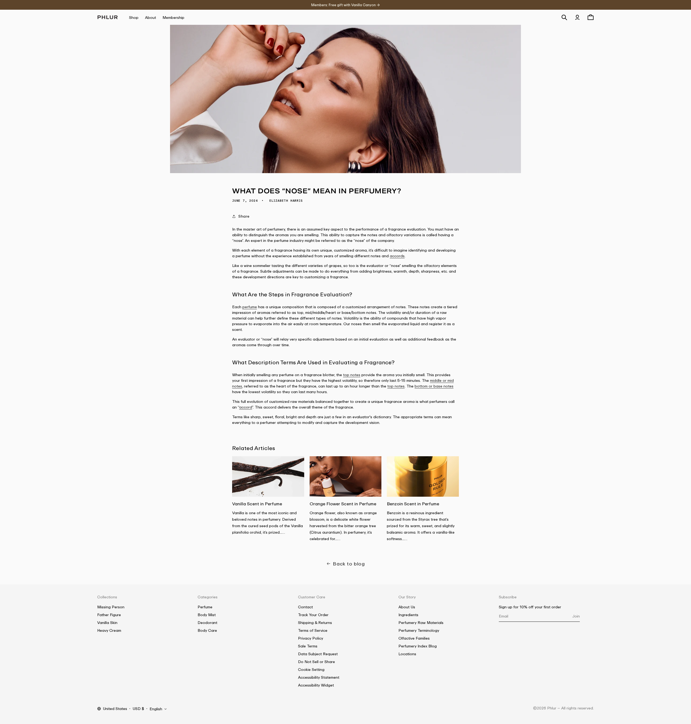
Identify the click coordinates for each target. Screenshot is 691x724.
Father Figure (109, 614)
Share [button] (244, 216)
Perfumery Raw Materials (420, 622)
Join (576, 616)
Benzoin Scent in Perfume (413, 503)
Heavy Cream (109, 630)
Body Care (207, 630)
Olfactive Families (414, 638)
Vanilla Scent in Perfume (257, 503)
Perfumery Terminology (418, 630)
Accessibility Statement (318, 677)
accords (397, 255)
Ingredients (408, 614)
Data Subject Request (318, 653)
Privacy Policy (310, 638)
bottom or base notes (434, 386)
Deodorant (207, 622)
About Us (406, 607)
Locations (407, 653)
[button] (564, 17)
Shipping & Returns (315, 622)
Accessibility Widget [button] (316, 685)
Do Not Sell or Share (316, 661)
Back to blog (349, 564)
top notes (351, 374)
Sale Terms (307, 646)
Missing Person (110, 607)
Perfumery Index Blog (417, 646)
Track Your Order (313, 614)
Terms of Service (312, 630)
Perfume (205, 607)
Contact (305, 607)
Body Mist (207, 614)
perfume (249, 306)
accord (245, 407)
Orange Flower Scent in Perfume (343, 503)
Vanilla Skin (107, 622)
